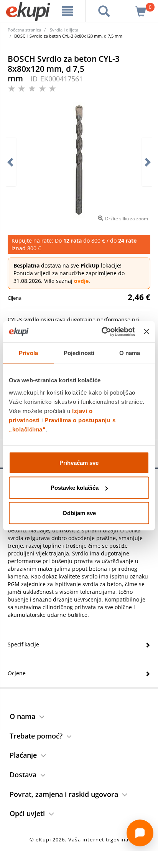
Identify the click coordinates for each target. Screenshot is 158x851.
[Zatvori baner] (146, 331)
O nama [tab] (129, 353)
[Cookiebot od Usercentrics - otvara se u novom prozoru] (102, 332)
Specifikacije (23, 644)
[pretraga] (104, 11)
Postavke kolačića (75, 487)
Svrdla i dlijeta (64, 30)
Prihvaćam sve (79, 462)
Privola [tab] (28, 353)
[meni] (67, 11)
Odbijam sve (79, 512)
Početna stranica (24, 30)
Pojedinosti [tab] (79, 353)
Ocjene (17, 673)
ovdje (81, 280)
